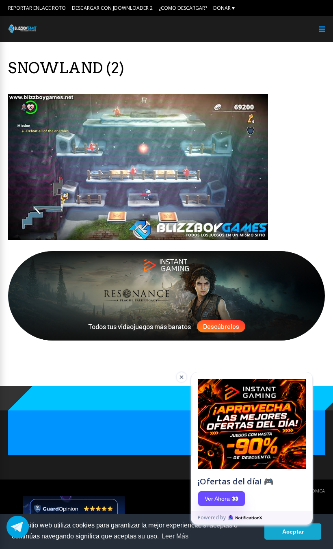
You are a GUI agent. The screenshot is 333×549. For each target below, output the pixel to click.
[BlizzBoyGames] (22, 31)
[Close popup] (181, 377)
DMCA (318, 491)
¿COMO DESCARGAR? (183, 7)
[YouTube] (322, 8)
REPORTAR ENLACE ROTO (37, 7)
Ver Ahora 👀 (221, 498)
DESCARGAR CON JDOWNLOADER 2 (112, 7)
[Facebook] (311, 8)
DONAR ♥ (224, 7)
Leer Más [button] (175, 536)
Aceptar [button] (293, 531)
